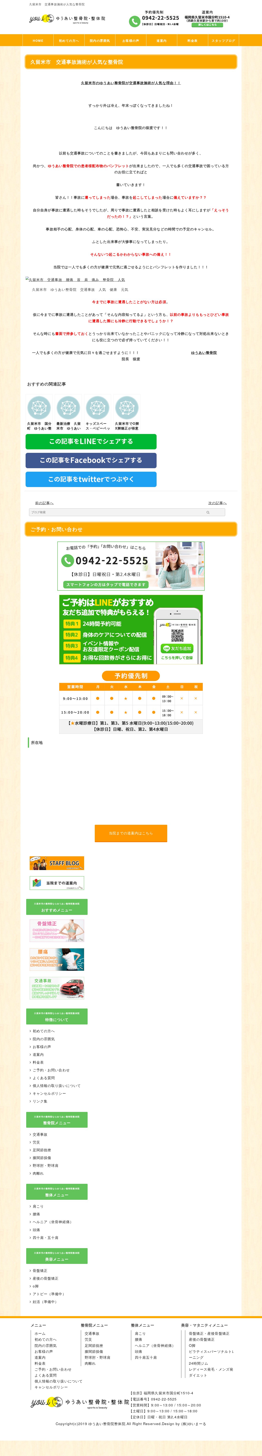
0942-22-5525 (164, 1399)
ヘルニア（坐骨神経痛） (53, 1221)
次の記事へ (217, 502)
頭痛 (36, 1229)
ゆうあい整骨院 (204, 352)
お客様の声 (130, 40)
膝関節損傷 (42, 1157)
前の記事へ (44, 502)
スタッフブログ (223, 40)
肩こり (38, 1206)
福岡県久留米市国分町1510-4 (168, 1392)
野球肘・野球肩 (46, 1165)
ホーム (40, 1333)
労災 (36, 1141)
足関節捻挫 (42, 1149)
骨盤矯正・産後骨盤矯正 (209, 1333)
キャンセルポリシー (49, 1093)
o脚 (36, 1285)
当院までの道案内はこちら (131, 832)
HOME (38, 40)
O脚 (192, 1345)
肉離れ (38, 1173)
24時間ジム (198, 1363)
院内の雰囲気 (100, 40)
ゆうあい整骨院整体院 (106, 1423)
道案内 (162, 40)
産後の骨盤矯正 (46, 1278)
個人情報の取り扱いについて (57, 1085)
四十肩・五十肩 (46, 1237)
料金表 (192, 40)
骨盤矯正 (40, 1270)
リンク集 (40, 1101)
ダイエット (198, 1375)
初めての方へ (69, 40)
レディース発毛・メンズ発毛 (213, 1369)
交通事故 (40, 1134)
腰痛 (36, 1213)
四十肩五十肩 (146, 1357)
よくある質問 (44, 1077)
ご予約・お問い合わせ (51, 1069)
